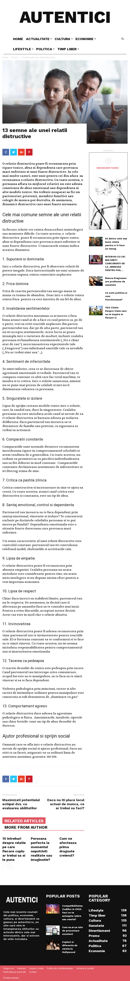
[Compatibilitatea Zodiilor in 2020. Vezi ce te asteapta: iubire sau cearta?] (53, 909)
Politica (44, 49)
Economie (84, 39)
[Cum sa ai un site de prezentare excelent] (53, 930)
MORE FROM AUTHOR (25, 827)
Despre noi (8, 968)
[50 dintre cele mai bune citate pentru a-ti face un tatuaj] (96, 241)
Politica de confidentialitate (60, 968)
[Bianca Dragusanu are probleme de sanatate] (96, 281)
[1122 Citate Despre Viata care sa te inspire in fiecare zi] (96, 310)
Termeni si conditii (85, 968)
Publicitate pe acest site (14, 972)
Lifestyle (22, 49)
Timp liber (67, 49)
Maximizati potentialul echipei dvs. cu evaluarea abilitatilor (21, 804)
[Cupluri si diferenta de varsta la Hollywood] (53, 945)
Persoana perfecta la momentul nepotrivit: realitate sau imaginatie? (41, 849)
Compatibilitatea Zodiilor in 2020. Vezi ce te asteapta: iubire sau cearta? (72, 912)
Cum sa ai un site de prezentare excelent (72, 930)
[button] (122, 39)
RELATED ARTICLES (24, 821)
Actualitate (37, 39)
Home (18, 39)
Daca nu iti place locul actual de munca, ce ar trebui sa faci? (65, 804)
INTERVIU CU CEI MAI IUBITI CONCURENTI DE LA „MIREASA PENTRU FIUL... (115, 263)
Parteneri (21, 968)
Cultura (62, 39)
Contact (33, 972)
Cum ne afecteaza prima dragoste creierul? (68, 846)
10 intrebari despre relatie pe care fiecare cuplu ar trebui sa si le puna (14, 849)
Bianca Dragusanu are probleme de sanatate (116, 281)
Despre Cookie (36, 968)
